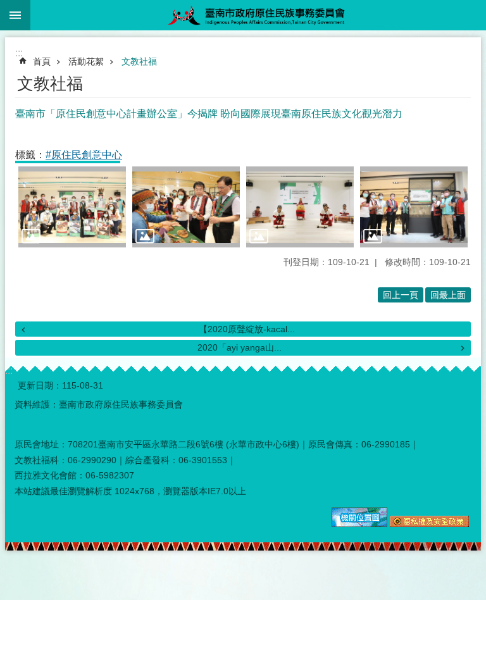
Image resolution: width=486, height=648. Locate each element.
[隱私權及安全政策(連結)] (429, 524)
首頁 (42, 61)
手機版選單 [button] (15, 15)
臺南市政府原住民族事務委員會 (258, 15)
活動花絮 (86, 61)
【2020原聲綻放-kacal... (247, 329)
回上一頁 (400, 295)
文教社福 (139, 61)
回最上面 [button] (448, 295)
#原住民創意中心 (84, 154)
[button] (72, 206)
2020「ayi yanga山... (239, 347)
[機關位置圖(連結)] (359, 524)
